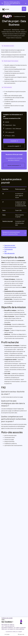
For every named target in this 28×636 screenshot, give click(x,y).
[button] (24, 9)
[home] (6, 9)
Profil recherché (8, 249)
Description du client (9, 245)
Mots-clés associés (9, 253)
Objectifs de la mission (10, 247)
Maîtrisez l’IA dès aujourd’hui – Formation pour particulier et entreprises (12, 3)
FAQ (5, 251)
